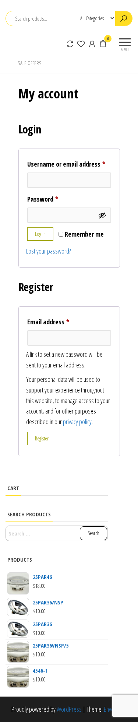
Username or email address (69, 163)
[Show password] (102, 215)
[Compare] (70, 43)
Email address (59, 321)
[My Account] (92, 43)
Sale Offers (30, 63)
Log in (40, 233)
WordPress (69, 709)
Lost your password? (48, 251)
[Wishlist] (81, 43)
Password (54, 198)
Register (42, 438)
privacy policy (77, 421)
